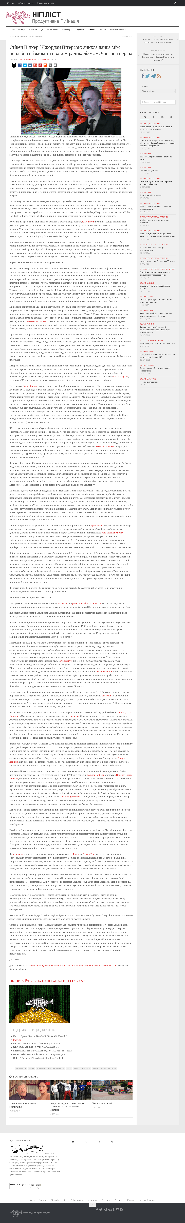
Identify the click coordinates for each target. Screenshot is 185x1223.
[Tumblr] (114, 1209)
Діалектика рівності (102, 1103)
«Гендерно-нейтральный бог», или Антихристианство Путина (156, 314)
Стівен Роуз (89, 854)
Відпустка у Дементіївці (151, 195)
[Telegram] (153, 76)
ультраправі (112, 1068)
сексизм (103, 1068)
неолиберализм (58, 1068)
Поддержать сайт (45, 3)
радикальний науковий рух (86, 603)
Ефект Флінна (30, 385)
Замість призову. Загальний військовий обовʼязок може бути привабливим (155, 330)
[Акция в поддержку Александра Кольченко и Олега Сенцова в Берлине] (70, 1090)
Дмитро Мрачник (40, 59)
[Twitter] (147, 76)
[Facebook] (142, 76)
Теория (37, 36)
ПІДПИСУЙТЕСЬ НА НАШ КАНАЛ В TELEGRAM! (47, 981)
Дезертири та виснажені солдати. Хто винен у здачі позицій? (157, 355)
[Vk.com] (110, 1209)
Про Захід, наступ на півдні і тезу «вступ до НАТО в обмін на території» (157, 235)
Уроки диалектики (149, 382)
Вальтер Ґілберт (95, 774)
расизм (95, 1068)
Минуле (22, 29)
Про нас (11, 3)
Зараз (12, 29)
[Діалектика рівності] (112, 1090)
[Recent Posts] (144, 117)
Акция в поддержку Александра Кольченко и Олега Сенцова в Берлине (67, 1106)
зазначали (18, 854)
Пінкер (69, 1068)
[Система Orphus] (25, 1188)
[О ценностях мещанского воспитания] (29, 1090)
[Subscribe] (117, 1209)
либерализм (40, 1068)
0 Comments (126, 36)
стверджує (66, 660)
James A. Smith (24, 59)
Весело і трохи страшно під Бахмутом (157, 343)
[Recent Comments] (162, 117)
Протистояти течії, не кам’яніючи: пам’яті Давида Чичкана (156, 128)
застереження (104, 671)
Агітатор (66, 29)
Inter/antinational (117, 29)
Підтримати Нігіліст (19, 1140)
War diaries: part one (149, 170)
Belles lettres (52, 29)
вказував (106, 695)
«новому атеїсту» (105, 446)
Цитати (102, 29)
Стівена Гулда (120, 376)
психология (86, 1068)
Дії (41, 29)
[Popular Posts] (153, 117)
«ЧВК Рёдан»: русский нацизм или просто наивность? (156, 300)
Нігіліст (46, 15)
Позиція (33, 29)
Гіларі (76, 854)
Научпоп (80, 29)
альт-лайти (88, 221)
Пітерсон (77, 1068)
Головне (91, 29)
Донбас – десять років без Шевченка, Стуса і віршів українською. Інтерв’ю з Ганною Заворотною (157, 143)
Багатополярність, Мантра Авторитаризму (152, 248)
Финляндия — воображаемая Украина (157, 261)
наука (49, 1068)
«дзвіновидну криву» (113, 532)
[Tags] (171, 117)
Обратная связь (25, 3)
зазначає (62, 603)
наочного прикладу (37, 321)
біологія (31, 1068)
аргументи (97, 525)
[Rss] (159, 76)
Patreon (17, 1039)
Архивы (144, 86)
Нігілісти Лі (154, 124)
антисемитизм (21, 1068)
